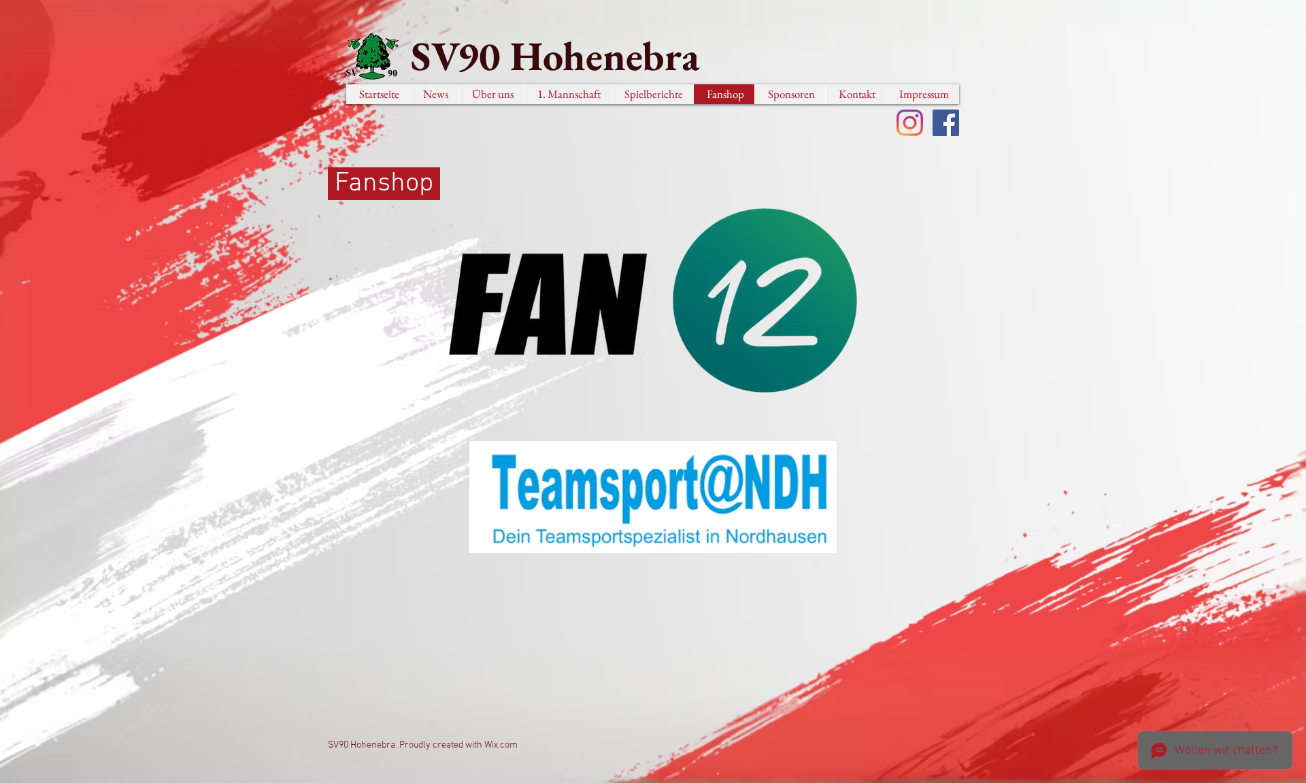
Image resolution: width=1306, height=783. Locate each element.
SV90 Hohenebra (555, 55)
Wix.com (501, 745)
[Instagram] (910, 123)
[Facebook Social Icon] (946, 123)
